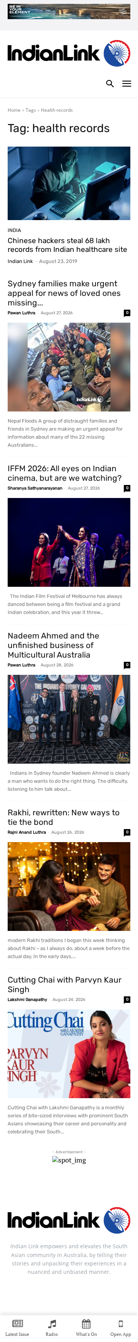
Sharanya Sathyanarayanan (35, 488)
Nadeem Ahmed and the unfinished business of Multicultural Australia (53, 645)
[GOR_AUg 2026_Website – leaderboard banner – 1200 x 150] (69, 11)
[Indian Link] (69, 54)
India (14, 230)
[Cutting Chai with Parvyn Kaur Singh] (69, 1053)
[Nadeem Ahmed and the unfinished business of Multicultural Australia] (69, 719)
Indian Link (20, 261)
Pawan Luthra (21, 312)
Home (14, 110)
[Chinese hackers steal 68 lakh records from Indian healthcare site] (69, 183)
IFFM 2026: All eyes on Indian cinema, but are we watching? (65, 473)
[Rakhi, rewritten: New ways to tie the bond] (69, 886)
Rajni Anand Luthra (27, 832)
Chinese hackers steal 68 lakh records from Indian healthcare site (67, 245)
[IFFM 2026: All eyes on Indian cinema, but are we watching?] (69, 542)
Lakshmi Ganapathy (27, 999)
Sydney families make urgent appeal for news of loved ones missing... (64, 293)
